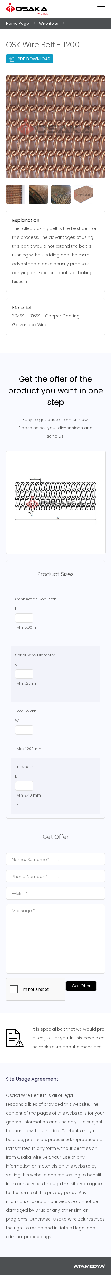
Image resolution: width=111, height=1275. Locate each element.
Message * (35, 911)
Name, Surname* (35, 859)
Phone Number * (35, 876)
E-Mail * (35, 893)
